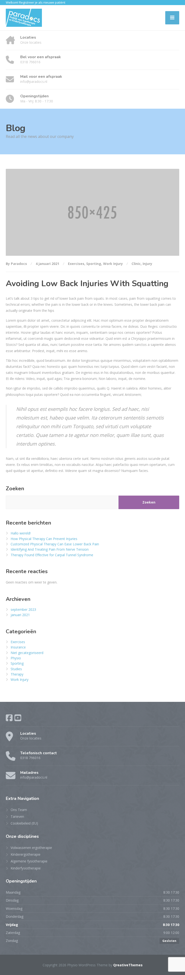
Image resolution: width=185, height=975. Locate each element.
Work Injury (113, 263)
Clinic (136, 263)
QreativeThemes (128, 965)
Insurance (18, 647)
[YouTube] (17, 718)
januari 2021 (20, 614)
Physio (16, 658)
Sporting (93, 263)
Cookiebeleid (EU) (24, 823)
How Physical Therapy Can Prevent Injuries (44, 538)
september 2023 (23, 609)
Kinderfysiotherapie (26, 868)
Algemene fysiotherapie (29, 861)
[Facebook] (9, 718)
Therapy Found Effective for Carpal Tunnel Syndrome (52, 555)
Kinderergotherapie (25, 854)
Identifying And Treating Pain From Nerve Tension (50, 549)
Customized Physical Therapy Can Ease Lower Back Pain (55, 544)
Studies (16, 669)
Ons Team (19, 809)
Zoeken (15, 488)
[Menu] (172, 17)
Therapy (17, 674)
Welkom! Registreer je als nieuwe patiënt (35, 2)
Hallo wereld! (21, 533)
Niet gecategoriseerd (27, 652)
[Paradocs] (24, 18)
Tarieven (17, 816)
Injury (147, 263)
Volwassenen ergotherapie (31, 847)
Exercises (76, 263)
